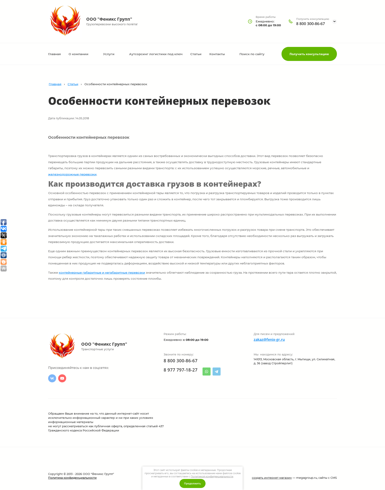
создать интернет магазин (272, 478)
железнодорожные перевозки (72, 174)
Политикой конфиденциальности (212, 476)
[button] (309, 54)
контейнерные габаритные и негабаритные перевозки (102, 272)
